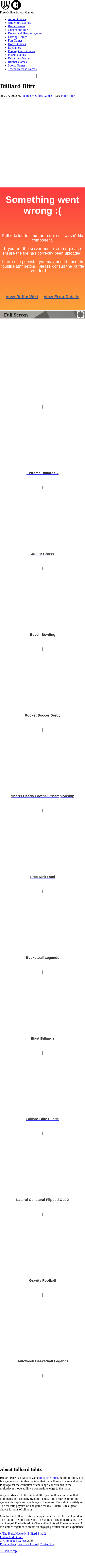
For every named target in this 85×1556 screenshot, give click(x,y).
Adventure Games (19, 22)
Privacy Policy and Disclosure (19, 1544)
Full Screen (16, 314)
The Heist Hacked (12, 1533)
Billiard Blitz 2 (35, 1533)
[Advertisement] (42, 362)
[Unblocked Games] (10, 8)
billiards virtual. (49, 1477)
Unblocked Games (14, 1540)
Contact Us (47, 1544)
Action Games (17, 19)
